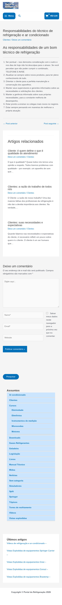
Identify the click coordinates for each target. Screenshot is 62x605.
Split (11, 491)
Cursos (12, 406)
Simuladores (15, 486)
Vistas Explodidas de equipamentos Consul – (27, 569)
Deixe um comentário (21, 40)
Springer (13, 497)
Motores (16, 432)
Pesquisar (10, 377)
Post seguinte (51, 124)
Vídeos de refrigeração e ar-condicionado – (26, 543)
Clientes (13, 400)
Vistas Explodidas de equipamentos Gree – (26, 562)
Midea (12, 470)
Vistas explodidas (18, 518)
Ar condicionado (17, 395)
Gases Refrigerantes (19, 443)
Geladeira (14, 448)
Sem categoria (16, 481)
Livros (12, 459)
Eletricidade (17, 410)
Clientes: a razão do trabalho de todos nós (30, 188)
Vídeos (12, 513)
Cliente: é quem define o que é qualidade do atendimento (25, 152)
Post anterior (10, 124)
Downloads (14, 438)
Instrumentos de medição (24, 421)
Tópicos (13, 502)
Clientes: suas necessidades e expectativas (25, 224)
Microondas (17, 426)
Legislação (14, 454)
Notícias (13, 475)
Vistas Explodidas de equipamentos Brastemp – (28, 577)
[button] (19, 16)
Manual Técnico (17, 465)
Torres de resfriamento (20, 507)
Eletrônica (17, 415)
